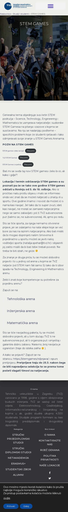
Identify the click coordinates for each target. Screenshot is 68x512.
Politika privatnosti (50, 457)
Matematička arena (22, 323)
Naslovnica (5, 13)
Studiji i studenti (21, 13)
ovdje (6, 498)
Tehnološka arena (21, 299)
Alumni (18, 474)
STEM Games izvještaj (12, 164)
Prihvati (11, 506)
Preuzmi (31, 151)
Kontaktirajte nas (50, 442)
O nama (49, 434)
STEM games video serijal (13, 151)
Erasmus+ (18, 463)
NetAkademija (18, 457)
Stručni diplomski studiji (18, 450)
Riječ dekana (49, 450)
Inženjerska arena (21, 311)
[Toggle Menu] (50, 6)
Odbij (26, 506)
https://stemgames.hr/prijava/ (31, 358)
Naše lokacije (49, 465)
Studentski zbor (18, 469)
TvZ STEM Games (10, 158)
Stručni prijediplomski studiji (18, 438)
